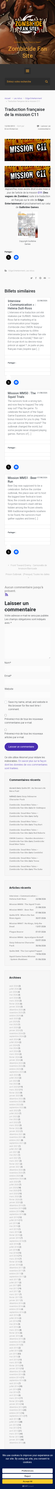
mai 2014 (13, 1392)
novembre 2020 (15, 1173)
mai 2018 (13, 1253)
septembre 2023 (16, 1072)
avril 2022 (13, 1122)
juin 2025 (13, 1021)
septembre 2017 (16, 1276)
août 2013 (13, 1419)
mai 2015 (13, 1356)
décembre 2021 (16, 1134)
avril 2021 (13, 1158)
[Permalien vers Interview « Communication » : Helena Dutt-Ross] (27, 357)
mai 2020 (13, 1190)
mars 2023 (14, 1090)
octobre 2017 (14, 1273)
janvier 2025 (14, 1030)
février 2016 (14, 1333)
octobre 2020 (14, 1176)
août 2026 (13, 986)
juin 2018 (13, 1250)
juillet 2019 (13, 1220)
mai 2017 (13, 1288)
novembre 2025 (15, 1012)
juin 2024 (13, 1045)
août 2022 (13, 1110)
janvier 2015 (14, 1368)
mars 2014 (14, 1398)
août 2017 (13, 1279)
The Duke (37, 869)
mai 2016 (13, 1324)
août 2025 (13, 1018)
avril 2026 (13, 998)
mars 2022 (14, 1125)
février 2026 (14, 1004)
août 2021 (13, 1146)
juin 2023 (13, 1081)
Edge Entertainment (33, 98)
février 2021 (14, 1164)
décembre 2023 (16, 1063)
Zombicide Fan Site (27, 52)
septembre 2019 (16, 1214)
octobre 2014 (14, 1377)
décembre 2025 (16, 1010)
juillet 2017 (13, 1282)
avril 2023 (13, 1087)
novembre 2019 (15, 1208)
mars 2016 (14, 1330)
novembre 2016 (15, 1306)
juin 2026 (13, 992)
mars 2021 (14, 1161)
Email (8, 675)
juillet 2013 (13, 1422)
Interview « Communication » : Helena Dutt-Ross (23, 897)
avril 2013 (13, 1431)
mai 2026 (13, 995)
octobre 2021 (14, 1140)
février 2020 (14, 1199)
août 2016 (13, 1315)
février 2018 (14, 1262)
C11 (40, 192)
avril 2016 (13, 1327)
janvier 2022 (14, 1131)
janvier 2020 (14, 1202)
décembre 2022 (16, 1099)
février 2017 (14, 1297)
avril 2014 (13, 1395)
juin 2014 (13, 1389)
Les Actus (18, 98)
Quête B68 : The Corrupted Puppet (25, 951)
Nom (8, 662)
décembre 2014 (16, 1371)
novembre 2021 (15, 1137)
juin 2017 (13, 1285)
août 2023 (13, 1075)
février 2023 (14, 1093)
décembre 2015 (16, 1339)
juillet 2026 (13, 989)
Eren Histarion (11, 129)
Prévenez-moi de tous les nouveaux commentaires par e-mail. (24, 721)
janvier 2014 (14, 1404)
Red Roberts (39, 833)
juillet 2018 (13, 1247)
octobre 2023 (14, 1069)
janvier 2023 (14, 1095)
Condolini (38, 852)
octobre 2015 (14, 1345)
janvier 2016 (14, 1336)
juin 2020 (13, 1187)
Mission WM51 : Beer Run (21, 910)
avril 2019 (13, 1229)
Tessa (36, 861)
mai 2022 (13, 1119)
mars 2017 (14, 1294)
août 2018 (13, 1244)
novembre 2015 (15, 1342)
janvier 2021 (14, 1167)
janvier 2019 (14, 1238)
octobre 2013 (14, 1413)
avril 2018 (13, 1256)
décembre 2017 (16, 1267)
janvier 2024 (14, 1060)
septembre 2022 (16, 1107)
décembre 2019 (16, 1205)
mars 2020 (14, 1196)
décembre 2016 (16, 1303)
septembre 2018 (16, 1241)
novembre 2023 (15, 1066)
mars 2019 (14, 1232)
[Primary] (27, 71)
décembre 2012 (16, 1443)
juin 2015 (13, 1354)
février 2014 (14, 1401)
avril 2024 (13, 1051)
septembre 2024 (16, 1036)
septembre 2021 (16, 1143)
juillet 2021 (13, 1149)
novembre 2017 (15, 1271)
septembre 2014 (16, 1380)
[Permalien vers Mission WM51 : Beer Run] (27, 527)
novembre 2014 (15, 1374)
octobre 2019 (14, 1211)
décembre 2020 (16, 1170)
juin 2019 (13, 1223)
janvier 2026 (14, 1006)
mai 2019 (13, 1226)
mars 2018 (14, 1259)
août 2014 (13, 1383)
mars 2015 (14, 1362)
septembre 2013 (16, 1416)
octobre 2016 (14, 1309)
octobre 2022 (14, 1104)
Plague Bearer (16, 932)
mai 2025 (13, 1024)
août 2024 (13, 1039)
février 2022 (14, 1128)
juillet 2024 (13, 1042)
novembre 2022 (15, 1101)
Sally (35, 816)
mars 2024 (14, 1054)
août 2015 (13, 1348)
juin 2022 (13, 1116)
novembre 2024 (15, 1033)
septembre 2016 (16, 1312)
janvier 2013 (14, 1440)
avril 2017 (13, 1291)
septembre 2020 (16, 1179)
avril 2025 (13, 1027)
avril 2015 (13, 1360)
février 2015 (14, 1365)
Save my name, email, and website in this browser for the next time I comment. (28, 706)
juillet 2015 (13, 1351)
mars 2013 (14, 1434)
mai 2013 (13, 1428)
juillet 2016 (13, 1318)
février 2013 (14, 1437)
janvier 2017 (14, 1300)
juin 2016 (13, 1321)
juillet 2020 (13, 1184)
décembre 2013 (16, 1407)
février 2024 (14, 1057)
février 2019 (14, 1235)
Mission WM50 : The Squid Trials (24, 904)
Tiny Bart (37, 824)
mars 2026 (14, 1001)
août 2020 (13, 1182)
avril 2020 (13, 1193)
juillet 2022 (13, 1113)
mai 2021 (13, 1155)
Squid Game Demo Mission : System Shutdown (22, 958)
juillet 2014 (13, 1386)
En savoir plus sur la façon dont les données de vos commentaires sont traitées (26, 765)
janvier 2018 (14, 1265)
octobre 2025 (14, 1015)
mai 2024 (13, 1048)
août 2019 (13, 1217)
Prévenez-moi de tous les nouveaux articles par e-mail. (24, 735)
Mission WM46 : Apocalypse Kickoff (26, 937)
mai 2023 (13, 1084)
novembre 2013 (15, 1410)
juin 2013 (13, 1425)
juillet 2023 (13, 1078)
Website (9, 688)
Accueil (8, 98)
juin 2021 (13, 1152)
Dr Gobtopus (39, 808)
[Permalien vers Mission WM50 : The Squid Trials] (27, 442)
